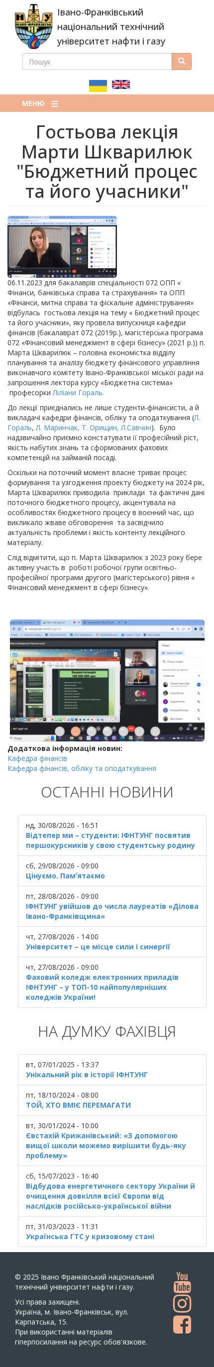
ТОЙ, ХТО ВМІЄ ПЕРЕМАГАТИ (78, 1105)
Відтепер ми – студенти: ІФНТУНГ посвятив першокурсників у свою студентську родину (110, 840)
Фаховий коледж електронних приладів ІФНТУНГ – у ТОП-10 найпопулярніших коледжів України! (102, 987)
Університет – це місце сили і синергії (98, 946)
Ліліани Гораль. (79, 392)
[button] (107, 247)
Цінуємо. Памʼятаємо (65, 875)
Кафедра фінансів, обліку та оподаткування (81, 768)
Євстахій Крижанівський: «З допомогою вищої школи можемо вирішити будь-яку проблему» (106, 1145)
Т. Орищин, (100, 427)
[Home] (33, 26)
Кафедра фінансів (37, 758)
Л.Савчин (136, 427)
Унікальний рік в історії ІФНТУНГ (87, 1074)
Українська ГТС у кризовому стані (90, 1236)
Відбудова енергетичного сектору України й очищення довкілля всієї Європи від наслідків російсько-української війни (110, 1196)
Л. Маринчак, (58, 427)
